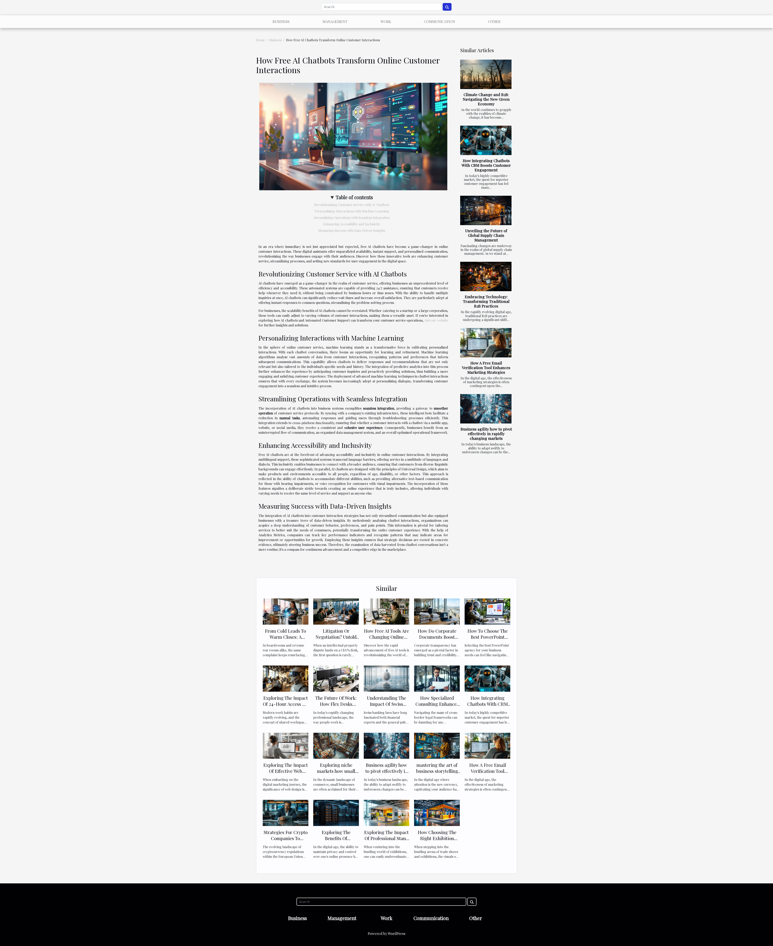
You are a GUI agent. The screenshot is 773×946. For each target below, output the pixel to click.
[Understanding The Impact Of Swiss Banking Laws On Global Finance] (386, 678)
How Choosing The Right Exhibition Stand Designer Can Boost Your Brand (437, 841)
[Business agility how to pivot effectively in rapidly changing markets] (486, 408)
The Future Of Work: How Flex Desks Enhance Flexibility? (336, 704)
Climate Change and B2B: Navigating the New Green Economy (486, 99)
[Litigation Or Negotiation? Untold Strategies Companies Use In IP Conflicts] (336, 611)
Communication (439, 21)
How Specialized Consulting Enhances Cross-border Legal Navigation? (437, 707)
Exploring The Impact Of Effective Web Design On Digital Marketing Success (285, 774)
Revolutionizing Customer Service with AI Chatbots (351, 205)
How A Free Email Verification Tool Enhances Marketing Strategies (486, 367)
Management (334, 21)
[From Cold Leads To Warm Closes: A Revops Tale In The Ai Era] (285, 611)
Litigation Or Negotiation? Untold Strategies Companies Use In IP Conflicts (336, 640)
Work (385, 21)
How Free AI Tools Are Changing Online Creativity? (386, 637)
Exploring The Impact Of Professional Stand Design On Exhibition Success (386, 841)
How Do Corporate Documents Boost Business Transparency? (437, 640)
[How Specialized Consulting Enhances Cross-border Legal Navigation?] (437, 678)
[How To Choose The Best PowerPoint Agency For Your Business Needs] (487, 611)
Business (281, 21)
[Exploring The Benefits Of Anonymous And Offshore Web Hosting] (336, 812)
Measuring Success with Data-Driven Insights (351, 230)
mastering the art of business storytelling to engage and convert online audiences (437, 774)
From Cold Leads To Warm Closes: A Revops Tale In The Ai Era (285, 640)
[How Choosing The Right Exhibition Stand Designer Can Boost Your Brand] (437, 812)
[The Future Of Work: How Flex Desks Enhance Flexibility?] (336, 678)
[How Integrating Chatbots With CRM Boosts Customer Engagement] (486, 140)
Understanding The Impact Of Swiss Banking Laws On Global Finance (386, 707)
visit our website (436, 320)
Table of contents (354, 197)
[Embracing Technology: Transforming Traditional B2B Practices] (486, 276)
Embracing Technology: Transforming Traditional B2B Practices (486, 301)
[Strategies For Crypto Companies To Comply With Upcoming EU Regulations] (285, 812)
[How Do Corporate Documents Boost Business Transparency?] (437, 611)
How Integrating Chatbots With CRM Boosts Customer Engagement (486, 165)
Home (260, 40)
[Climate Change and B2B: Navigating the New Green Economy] (486, 74)
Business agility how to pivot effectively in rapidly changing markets (486, 433)
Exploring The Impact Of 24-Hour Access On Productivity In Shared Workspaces (285, 707)
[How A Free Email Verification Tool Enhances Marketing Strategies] (486, 342)
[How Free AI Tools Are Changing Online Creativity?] (386, 611)
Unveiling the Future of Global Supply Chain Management (486, 235)
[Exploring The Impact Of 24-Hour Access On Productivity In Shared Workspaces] (285, 678)
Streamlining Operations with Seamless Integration (352, 217)
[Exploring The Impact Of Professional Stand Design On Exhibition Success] (386, 812)
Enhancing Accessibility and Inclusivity (351, 224)
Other (494, 21)
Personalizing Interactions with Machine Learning (352, 211)
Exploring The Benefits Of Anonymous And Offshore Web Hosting (336, 841)
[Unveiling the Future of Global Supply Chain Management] (486, 210)
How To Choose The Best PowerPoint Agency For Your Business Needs (487, 640)
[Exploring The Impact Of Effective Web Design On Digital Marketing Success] (285, 745)
